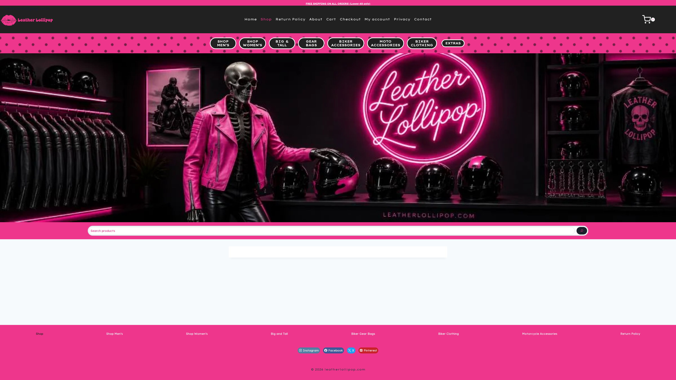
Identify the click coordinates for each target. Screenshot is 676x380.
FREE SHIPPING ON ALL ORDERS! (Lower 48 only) (338, 3)
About (315, 19)
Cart (331, 19)
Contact (423, 19)
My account (377, 19)
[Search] (582, 231)
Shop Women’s (197, 333)
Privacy (402, 19)
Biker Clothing (448, 333)
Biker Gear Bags (363, 333)
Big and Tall (279, 333)
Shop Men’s (114, 333)
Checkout (350, 19)
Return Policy (290, 19)
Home (250, 19)
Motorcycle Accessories (539, 333)
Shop (266, 19)
